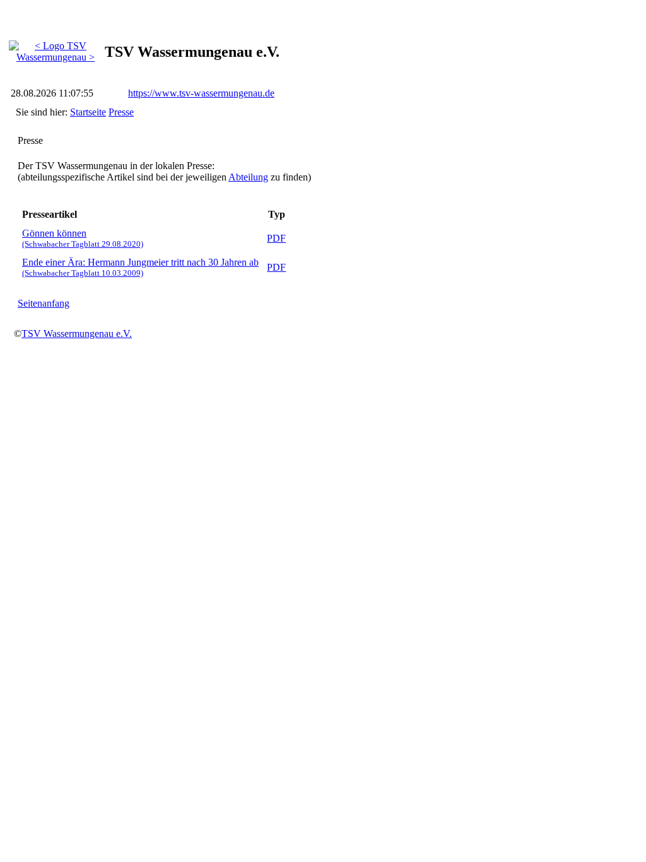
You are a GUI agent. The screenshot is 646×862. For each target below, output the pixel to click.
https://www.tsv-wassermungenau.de (201, 93)
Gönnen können (82, 238)
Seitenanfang (43, 303)
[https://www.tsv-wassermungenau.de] (55, 48)
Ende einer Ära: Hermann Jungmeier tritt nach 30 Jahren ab (140, 267)
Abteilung (248, 177)
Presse (121, 112)
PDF (276, 238)
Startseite (88, 112)
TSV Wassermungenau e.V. (76, 333)
